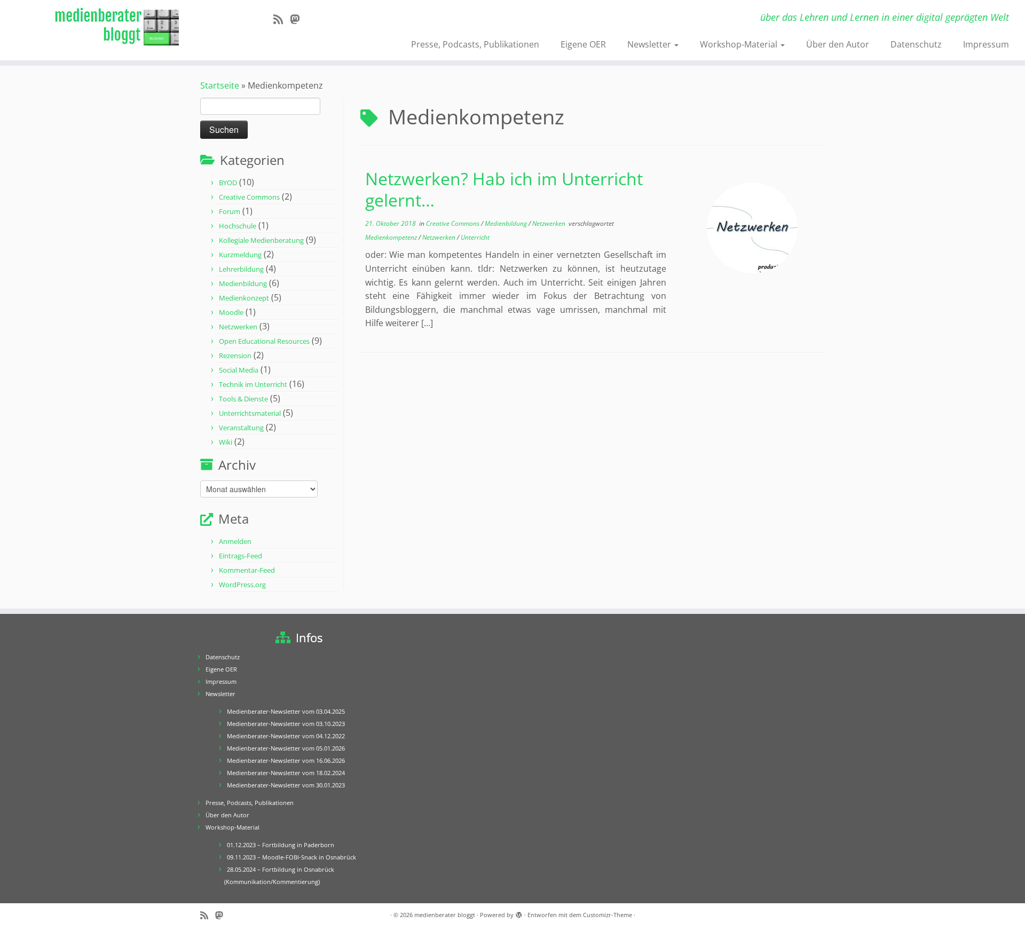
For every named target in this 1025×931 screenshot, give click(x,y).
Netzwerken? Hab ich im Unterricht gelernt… (504, 189)
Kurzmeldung (240, 254)
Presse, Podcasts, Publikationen (475, 44)
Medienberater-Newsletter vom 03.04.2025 (286, 711)
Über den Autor (837, 44)
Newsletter (650, 44)
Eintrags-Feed (240, 556)
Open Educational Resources (264, 341)
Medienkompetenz (392, 237)
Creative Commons (249, 197)
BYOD (228, 182)
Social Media (238, 370)
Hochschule (237, 226)
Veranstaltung (241, 427)
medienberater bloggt (444, 915)
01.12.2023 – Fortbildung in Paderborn (280, 845)
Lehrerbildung (241, 269)
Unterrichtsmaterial (250, 413)
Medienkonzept (244, 298)
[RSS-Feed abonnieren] (281, 19)
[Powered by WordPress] (519, 913)
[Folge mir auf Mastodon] (298, 19)
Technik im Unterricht (253, 384)
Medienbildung (243, 283)
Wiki (225, 442)
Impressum (986, 44)
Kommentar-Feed (247, 570)
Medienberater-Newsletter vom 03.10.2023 (286, 724)
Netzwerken (238, 327)
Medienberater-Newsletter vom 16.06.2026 (286, 760)
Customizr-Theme (607, 915)
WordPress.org (242, 584)
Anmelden (235, 541)
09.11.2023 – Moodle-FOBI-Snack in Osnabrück (291, 857)
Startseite (219, 85)
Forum (229, 211)
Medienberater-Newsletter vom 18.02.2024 (286, 773)
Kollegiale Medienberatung (261, 240)
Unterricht (475, 237)
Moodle (231, 312)
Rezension (235, 355)
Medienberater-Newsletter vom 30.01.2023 (286, 785)
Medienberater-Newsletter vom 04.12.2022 (286, 736)
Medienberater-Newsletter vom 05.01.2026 (286, 748)
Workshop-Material (739, 44)
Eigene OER (583, 44)
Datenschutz (916, 44)
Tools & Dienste (243, 399)
